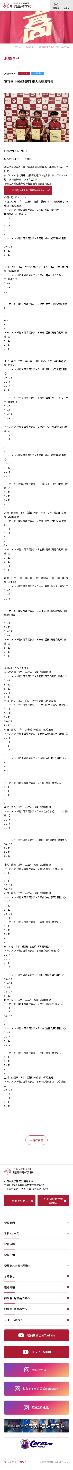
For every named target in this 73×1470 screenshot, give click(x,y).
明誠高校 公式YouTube (41, 1335)
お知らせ (30, 46)
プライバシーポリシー (17, 1462)
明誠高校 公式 (40, 1370)
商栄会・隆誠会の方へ (17, 1298)
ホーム (18, 46)
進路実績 (9, 1287)
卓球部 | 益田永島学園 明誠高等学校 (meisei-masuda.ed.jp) (28, 192)
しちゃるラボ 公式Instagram (40, 1388)
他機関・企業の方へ (15, 1309)
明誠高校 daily (40, 1407)
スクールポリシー (15, 1320)
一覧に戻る (36, 1140)
